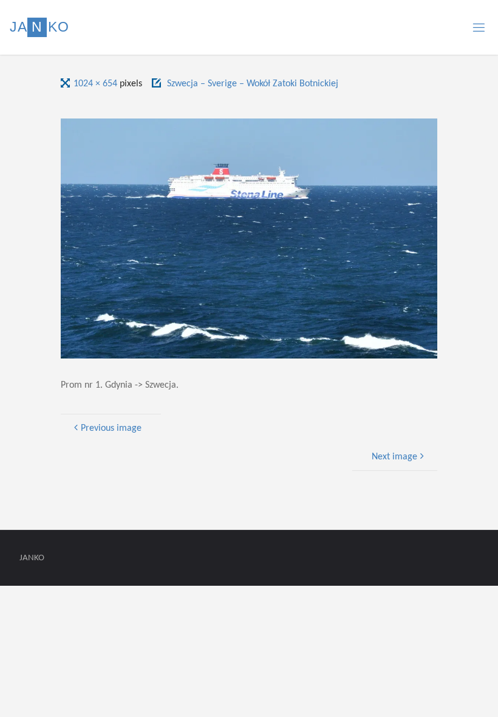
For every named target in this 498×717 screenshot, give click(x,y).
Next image (394, 457)
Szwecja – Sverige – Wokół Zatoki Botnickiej (252, 84)
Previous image (111, 428)
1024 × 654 (96, 84)
